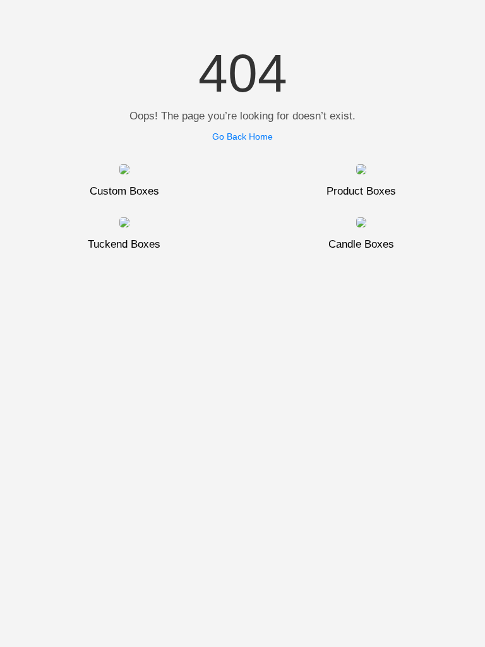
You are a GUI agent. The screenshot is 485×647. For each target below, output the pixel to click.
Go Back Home (242, 136)
